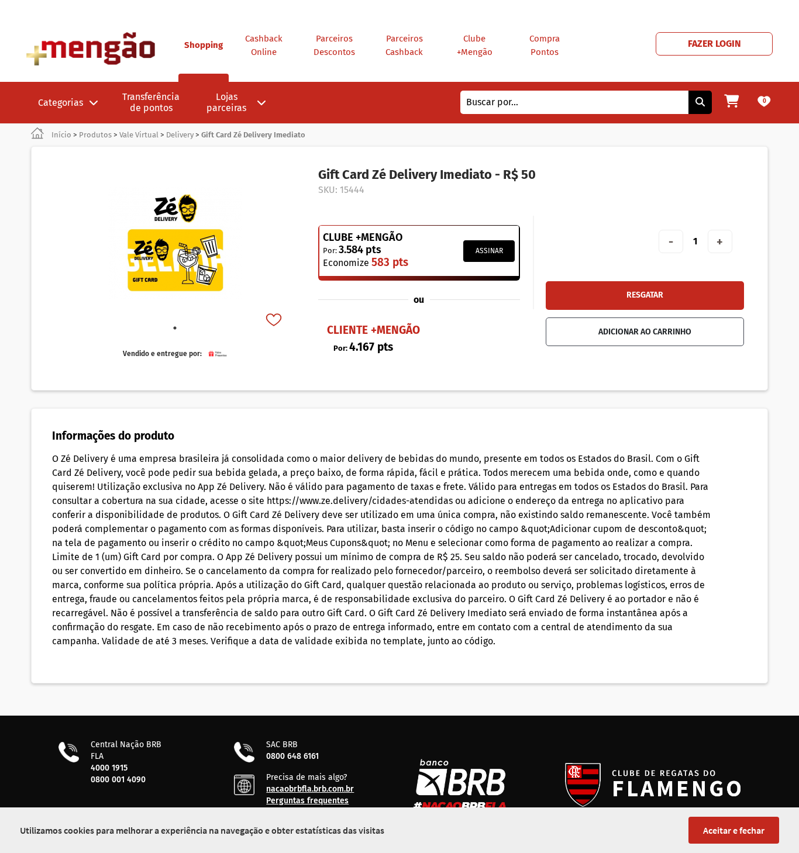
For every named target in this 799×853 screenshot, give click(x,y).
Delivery (180, 134)
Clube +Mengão (475, 45)
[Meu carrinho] (731, 102)
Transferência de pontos (151, 102)
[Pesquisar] (700, 102)
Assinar (489, 251)
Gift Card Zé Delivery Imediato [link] (253, 134)
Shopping (203, 45)
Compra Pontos (544, 45)
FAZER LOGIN (714, 43)
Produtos (95, 134)
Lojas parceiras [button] (226, 102)
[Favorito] (275, 321)
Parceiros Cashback (404, 45)
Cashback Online (264, 45)
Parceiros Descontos (334, 45)
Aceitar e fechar (733, 830)
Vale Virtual (139, 134)
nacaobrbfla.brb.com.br (310, 789)
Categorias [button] (60, 102)
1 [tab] (175, 328)
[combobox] (574, 102)
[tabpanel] (175, 243)
